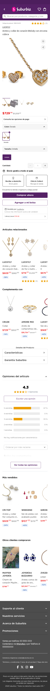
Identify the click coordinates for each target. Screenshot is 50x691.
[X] (22, 667)
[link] (10, 257)
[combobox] (26, 447)
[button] (38, 23)
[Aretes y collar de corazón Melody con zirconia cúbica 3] (22, 103)
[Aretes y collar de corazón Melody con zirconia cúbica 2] (14, 103)
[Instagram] (26, 667)
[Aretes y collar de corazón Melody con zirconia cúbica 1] (6, 103)
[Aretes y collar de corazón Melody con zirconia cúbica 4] (29, 103)
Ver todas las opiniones (25, 465)
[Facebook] (18, 667)
